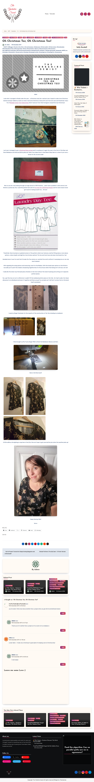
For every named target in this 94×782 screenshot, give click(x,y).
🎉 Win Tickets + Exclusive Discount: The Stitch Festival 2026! (13, 589)
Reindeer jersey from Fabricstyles (19, 102)
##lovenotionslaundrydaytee (23, 50)
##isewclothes (30, 48)
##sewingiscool (43, 52)
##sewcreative (19, 52)
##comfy (15, 47)
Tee (50, 37)
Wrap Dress (30, 585)
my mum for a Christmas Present (44, 187)
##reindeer (5, 52)
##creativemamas (28, 47)
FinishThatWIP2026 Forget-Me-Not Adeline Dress (46, 746)
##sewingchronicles (33, 52)
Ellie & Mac (62, 580)
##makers (42, 50)
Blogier (56, 780)
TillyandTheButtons (55, 588)
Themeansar (63, 780)
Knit (24, 37)
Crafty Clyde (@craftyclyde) (17, 604)
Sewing (37, 583)
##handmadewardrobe (8, 48)
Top (66, 37)
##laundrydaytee (43, 48)
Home (47, 14)
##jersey (36, 48)
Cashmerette (53, 579)
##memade (58, 50)
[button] (19, 326)
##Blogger (10, 47)
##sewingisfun (50, 52)
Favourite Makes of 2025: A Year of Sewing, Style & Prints (81, 112)
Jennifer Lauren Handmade (57, 582)
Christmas (5, 37)
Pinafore (60, 584)
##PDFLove (64, 50)
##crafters (21, 47)
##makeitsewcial (35, 50)
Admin (8, 44)
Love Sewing (38, 37)
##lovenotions (51, 48)
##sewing (25, 52)
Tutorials (52, 14)
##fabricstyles (52, 47)
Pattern (45, 37)
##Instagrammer (18, 48)
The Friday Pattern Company (57, 586)
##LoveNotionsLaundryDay (9, 50)
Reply (63, 613)
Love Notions (30, 37)
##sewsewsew (58, 52)
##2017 (5, 47)
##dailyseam (37, 47)
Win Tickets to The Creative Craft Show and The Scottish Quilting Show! (78, 122)
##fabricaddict (44, 47)
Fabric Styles (13, 37)
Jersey (20, 37)
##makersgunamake (50, 50)
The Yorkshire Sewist (57, 37)
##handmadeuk (60, 47)
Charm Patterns (54, 580)
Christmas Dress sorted (26, 150)
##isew (24, 48)
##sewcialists (11, 52)
